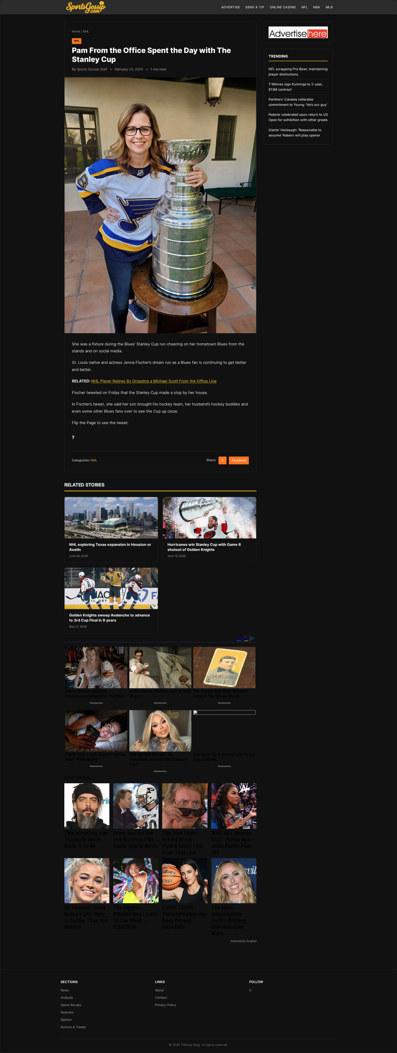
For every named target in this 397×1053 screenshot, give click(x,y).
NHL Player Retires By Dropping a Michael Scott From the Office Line (154, 381)
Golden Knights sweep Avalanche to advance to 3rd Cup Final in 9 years (109, 617)
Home (76, 31)
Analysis (67, 997)
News (65, 990)
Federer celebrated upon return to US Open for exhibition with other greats (298, 117)
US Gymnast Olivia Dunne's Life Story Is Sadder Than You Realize (86, 917)
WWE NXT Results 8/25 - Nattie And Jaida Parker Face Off (231, 843)
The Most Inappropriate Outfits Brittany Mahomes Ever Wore (228, 920)
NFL (304, 7)
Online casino (283, 7)
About (159, 990)
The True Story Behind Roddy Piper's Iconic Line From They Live (182, 843)
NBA (316, 7)
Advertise (230, 7)
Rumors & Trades (73, 1027)
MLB (329, 7)
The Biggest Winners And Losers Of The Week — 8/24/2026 (135, 917)
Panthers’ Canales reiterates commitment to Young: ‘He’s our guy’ (298, 102)
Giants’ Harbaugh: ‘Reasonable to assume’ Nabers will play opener (295, 132)
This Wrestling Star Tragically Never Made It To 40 (86, 839)
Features (67, 1012)
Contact (161, 997)
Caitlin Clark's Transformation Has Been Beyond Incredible (184, 917)
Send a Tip (254, 7)
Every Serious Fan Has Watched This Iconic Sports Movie (135, 839)
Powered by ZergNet (243, 941)
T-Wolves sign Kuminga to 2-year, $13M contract (296, 86)
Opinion (66, 1019)
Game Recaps (71, 1005)
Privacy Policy (165, 1005)
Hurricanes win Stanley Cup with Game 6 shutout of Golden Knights (204, 547)
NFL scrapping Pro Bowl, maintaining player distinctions (298, 71)
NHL (86, 31)
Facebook (239, 460)
